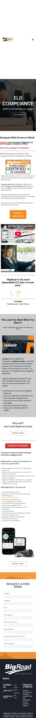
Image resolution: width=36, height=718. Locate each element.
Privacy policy (23, 715)
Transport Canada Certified (10, 498)
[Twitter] (6, 678)
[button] (33, 39)
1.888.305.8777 (8, 691)
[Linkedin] (8, 678)
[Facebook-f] (3, 678)
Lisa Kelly (18, 301)
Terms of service (15, 715)
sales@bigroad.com (8, 697)
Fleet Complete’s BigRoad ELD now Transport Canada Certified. (16, 143)
